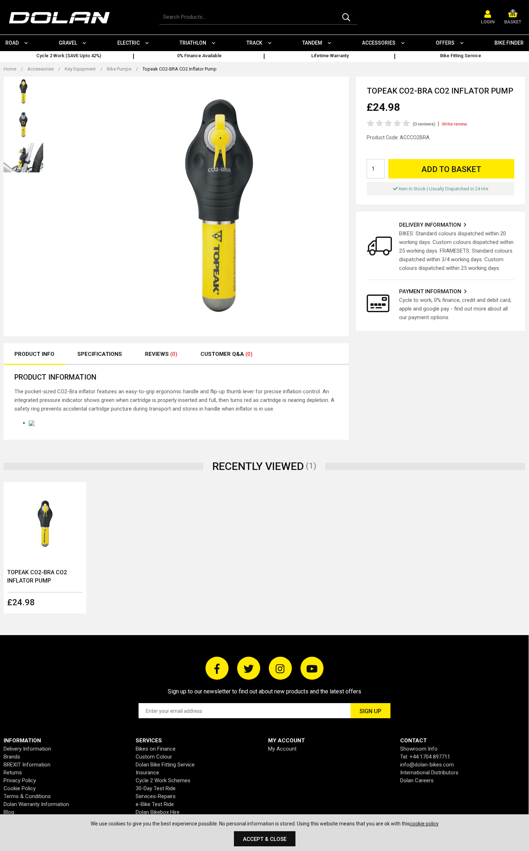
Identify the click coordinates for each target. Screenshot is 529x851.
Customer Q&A (226, 354)
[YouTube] (312, 668)
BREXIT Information (27, 764)
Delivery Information (27, 749)
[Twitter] (248, 668)
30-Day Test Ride (156, 788)
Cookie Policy (20, 788)
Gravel (68, 43)
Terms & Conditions (27, 796)
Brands (12, 756)
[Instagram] (280, 668)
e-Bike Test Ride (155, 804)
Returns (13, 772)
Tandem (312, 43)
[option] (68, 56)
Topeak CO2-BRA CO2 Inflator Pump (37, 576)
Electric (128, 43)
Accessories (378, 43)
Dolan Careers (417, 780)
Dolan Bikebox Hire (158, 812)
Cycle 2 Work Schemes (163, 780)
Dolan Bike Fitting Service (165, 764)
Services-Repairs (156, 796)
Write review (454, 124)
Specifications (99, 354)
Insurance (147, 772)
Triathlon (193, 43)
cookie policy (424, 824)
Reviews (161, 354)
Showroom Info (419, 749)
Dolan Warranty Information (36, 804)
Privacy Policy (20, 780)
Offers (445, 43)
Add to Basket (451, 169)
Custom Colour (154, 756)
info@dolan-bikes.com (427, 764)
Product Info (34, 354)
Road (12, 43)
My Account (282, 749)
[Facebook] (217, 668)
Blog (9, 812)
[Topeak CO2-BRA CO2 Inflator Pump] (45, 523)
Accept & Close (264, 839)
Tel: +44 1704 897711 (425, 756)
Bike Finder (509, 43)
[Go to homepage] (63, 18)
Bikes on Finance (156, 749)
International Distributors (429, 772)
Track (254, 43)
